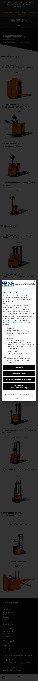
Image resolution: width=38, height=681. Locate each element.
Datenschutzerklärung (10, 320)
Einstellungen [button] (16, 322)
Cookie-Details (9, 395)
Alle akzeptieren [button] (19, 373)
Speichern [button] (19, 367)
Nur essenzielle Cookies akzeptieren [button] (19, 379)
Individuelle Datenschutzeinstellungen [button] (19, 387)
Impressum (19, 398)
